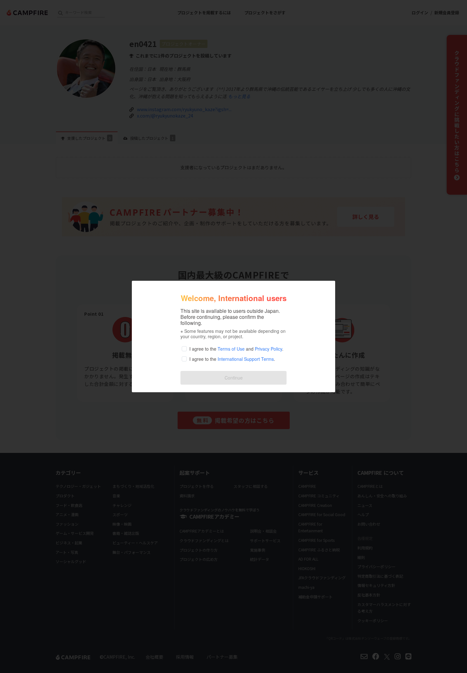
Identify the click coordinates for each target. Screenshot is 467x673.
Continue (234, 377)
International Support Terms (246, 359)
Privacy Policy (268, 349)
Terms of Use (231, 349)
